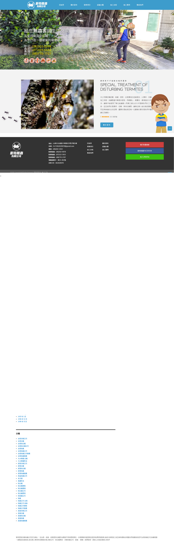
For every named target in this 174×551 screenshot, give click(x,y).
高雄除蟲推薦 (22, 521)
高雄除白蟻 (22, 516)
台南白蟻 (21, 441)
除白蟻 (20, 483)
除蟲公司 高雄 (22, 503)
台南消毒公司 (22, 439)
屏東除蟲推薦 (22, 473)
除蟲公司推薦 (22, 508)
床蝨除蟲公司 (22, 476)
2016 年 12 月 (22, 419)
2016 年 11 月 (22, 422)
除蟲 (19, 498)
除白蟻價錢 (22, 488)
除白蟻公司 (22, 491)
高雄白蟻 (21, 513)
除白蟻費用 (22, 493)
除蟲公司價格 (22, 506)
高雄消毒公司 (22, 511)
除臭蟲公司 (22, 496)
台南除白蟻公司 (23, 446)
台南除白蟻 (22, 444)
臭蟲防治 (21, 481)
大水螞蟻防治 (22, 461)
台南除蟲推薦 (22, 456)
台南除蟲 (21, 449)
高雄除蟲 (21, 518)
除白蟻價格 (22, 486)
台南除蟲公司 (22, 451)
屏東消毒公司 (22, 463)
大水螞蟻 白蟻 (22, 459)
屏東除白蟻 (22, 468)
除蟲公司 (70, 540)
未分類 (20, 478)
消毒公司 (50, 540)
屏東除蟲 (21, 471)
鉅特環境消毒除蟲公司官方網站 (27, 537)
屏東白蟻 (21, 466)
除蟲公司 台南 (22, 501)
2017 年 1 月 (22, 417)
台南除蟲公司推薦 (24, 454)
